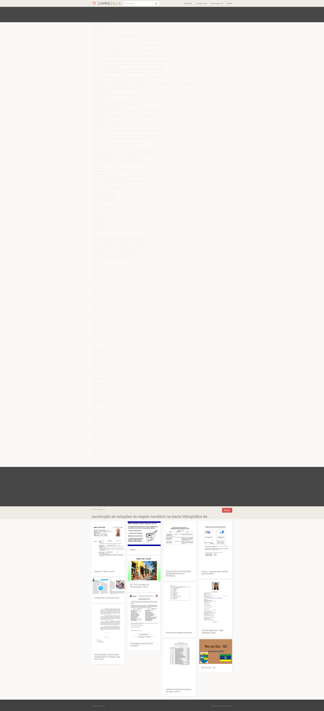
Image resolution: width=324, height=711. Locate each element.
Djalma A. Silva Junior (104, 571)
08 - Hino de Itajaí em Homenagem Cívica (139, 585)
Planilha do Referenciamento (179, 632)
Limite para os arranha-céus (106, 597)
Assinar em (201, 3)
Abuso (229, 705)
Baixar (227, 510)
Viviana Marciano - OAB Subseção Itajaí (212, 631)
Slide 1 (133, 549)
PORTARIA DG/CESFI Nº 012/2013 (141, 644)
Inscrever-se (217, 3)
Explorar (188, 3)
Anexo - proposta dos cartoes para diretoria (215, 572)
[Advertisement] (162, 14)
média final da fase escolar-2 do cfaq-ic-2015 (178, 690)
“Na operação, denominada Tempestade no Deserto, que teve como (107, 656)
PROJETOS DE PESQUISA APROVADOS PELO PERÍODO (178, 573)
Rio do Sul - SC (209, 667)
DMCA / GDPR (218, 705)
